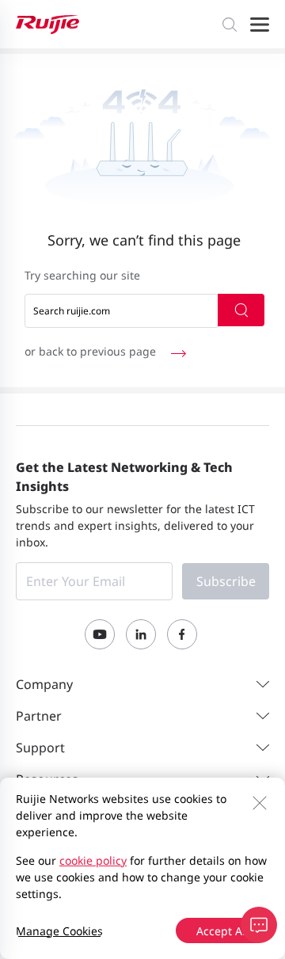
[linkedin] (141, 634)
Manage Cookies (59, 930)
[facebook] (182, 634)
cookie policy (93, 860)
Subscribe (226, 581)
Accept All (222, 930)
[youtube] (100, 634)
